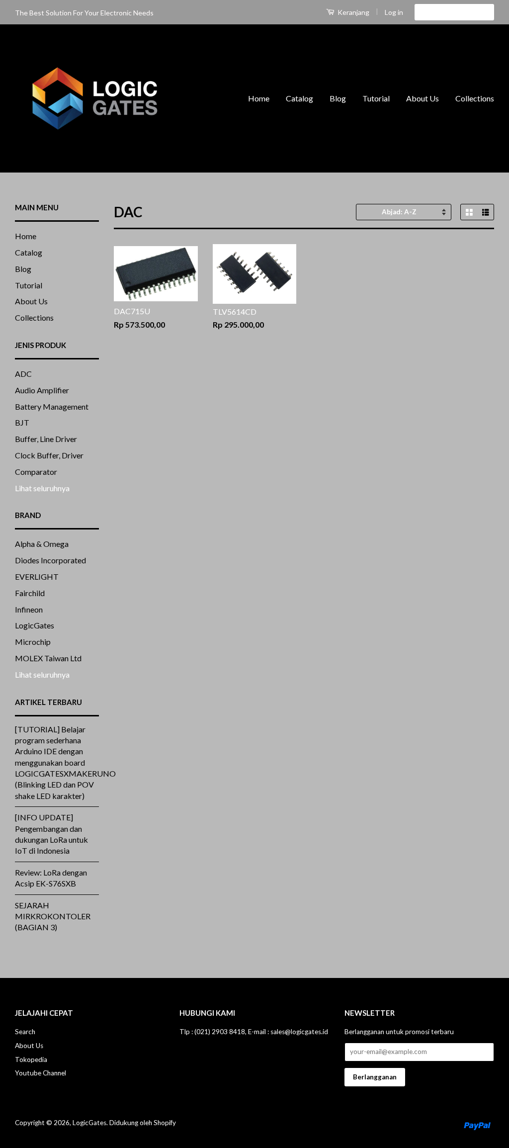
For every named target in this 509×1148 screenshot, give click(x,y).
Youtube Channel (40, 1073)
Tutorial (376, 98)
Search (25, 1032)
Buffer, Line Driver (46, 438)
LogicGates (34, 625)
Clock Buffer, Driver (49, 455)
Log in (394, 12)
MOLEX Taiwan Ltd (48, 658)
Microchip (33, 641)
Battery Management (51, 406)
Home (258, 98)
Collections (474, 98)
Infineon (29, 609)
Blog (338, 98)
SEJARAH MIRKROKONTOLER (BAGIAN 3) (52, 916)
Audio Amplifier (42, 390)
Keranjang (352, 12)
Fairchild (30, 593)
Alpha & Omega (42, 543)
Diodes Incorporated (50, 560)
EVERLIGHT (37, 576)
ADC (23, 373)
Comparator (36, 471)
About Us (422, 98)
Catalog (299, 98)
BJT (22, 422)
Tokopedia (31, 1059)
